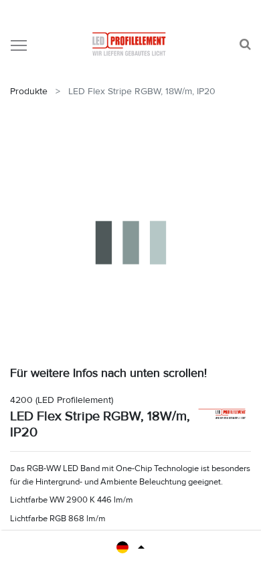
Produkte (29, 91)
